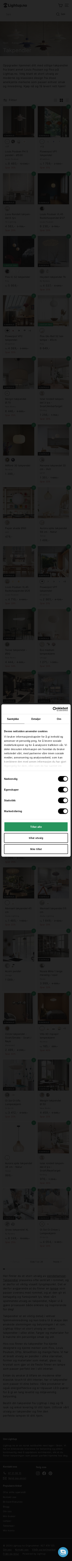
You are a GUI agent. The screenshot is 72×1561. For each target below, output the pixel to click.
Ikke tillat (36, 848)
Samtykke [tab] (13, 718)
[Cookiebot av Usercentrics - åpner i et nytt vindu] (52, 709)
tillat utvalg (36, 837)
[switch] (63, 789)
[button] (63, 1552)
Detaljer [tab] (36, 718)
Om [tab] (59, 718)
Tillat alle (36, 826)
